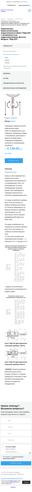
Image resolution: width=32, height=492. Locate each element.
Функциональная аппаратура (13, 83)
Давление (6, 73)
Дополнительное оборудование (14, 88)
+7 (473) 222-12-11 (11, 5)
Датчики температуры (9, 51)
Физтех (13, 121)
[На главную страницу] (9, 10)
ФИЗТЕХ (7, 63)
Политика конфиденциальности (12, 478)
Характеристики (10, 172)
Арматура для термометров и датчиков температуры (14, 67)
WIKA (6, 57)
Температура (7, 46)
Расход (5, 78)
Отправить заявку (16, 463)
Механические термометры (11, 54)
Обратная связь (14, 160)
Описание (8, 169)
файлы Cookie (13, 480)
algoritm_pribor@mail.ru (24, 5)
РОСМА (7, 60)
